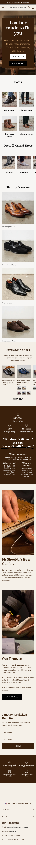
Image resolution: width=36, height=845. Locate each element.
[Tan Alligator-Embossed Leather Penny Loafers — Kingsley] (24, 388)
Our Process (12, 697)
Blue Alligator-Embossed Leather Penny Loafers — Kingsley (24, 380)
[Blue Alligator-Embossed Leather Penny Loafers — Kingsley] (24, 393)
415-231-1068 (15, 831)
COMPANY (6, 809)
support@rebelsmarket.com (17, 827)
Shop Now (18, 399)
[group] (18, 2)
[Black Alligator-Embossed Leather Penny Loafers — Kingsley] (19, 388)
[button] (28, 7)
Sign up (18, 746)
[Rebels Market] (18, 7)
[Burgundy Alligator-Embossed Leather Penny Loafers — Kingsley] (19, 393)
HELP (4, 816)
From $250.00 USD (8, 383)
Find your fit (18, 57)
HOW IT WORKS (18, 63)
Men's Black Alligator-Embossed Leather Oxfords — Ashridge (8, 380)
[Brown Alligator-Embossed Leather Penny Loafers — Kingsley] (28, 393)
